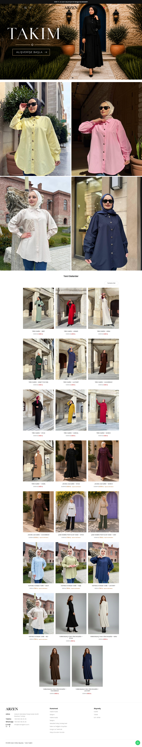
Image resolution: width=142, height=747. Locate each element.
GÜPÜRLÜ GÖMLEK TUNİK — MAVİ (38, 586)
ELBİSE (96, 712)
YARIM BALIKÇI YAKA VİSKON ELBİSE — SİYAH (71, 637)
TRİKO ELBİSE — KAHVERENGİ (103, 382)
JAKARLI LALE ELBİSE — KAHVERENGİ (38, 535)
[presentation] (2, 40)
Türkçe (106, 8)
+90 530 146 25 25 (20, 719)
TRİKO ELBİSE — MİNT (38, 331)
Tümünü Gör (111, 283)
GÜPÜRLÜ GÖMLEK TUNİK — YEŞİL (71, 586)
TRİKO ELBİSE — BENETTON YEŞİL (38, 382)
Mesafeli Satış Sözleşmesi (58, 723)
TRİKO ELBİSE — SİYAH (38, 433)
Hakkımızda (54, 712)
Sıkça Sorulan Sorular (57, 732)
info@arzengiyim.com (21, 725)
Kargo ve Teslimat (56, 729)
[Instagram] (6, 726)
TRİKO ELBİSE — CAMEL (38, 484)
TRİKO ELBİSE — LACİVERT (71, 382)
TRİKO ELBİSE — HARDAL (71, 433)
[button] (30, 8)
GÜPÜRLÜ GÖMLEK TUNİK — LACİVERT (103, 586)
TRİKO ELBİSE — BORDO (103, 433)
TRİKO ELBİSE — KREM (103, 331)
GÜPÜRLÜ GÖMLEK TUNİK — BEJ (38, 636)
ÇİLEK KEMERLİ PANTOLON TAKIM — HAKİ (103, 535)
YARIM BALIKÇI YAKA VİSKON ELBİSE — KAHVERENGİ (54, 690)
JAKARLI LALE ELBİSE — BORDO (103, 484)
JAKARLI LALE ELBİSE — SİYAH (71, 484)
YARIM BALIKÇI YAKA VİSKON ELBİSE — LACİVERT (87, 690)
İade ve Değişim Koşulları (58, 726)
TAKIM (96, 715)
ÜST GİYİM (97, 717)
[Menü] (25, 7)
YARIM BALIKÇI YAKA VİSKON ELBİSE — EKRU (103, 636)
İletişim (52, 715)
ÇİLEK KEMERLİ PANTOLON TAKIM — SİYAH (71, 535)
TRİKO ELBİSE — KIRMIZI (71, 331)
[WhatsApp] (137, 742)
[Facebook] (9, 726)
